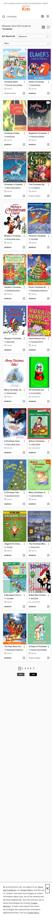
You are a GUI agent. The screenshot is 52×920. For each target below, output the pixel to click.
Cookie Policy (33, 912)
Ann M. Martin (36, 393)
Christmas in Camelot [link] (13, 184)
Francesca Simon (37, 342)
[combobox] (21, 17)
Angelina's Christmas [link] (38, 133)
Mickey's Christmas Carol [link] (13, 236)
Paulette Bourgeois (13, 290)
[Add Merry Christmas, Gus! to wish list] (48, 504)
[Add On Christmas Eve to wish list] (48, 401)
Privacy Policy (27, 890)
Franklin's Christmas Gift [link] (13, 287)
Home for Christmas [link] (37, 236)
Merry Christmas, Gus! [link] (38, 492)
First (20, 674)
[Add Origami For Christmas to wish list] (23, 555)
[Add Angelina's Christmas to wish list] (48, 144)
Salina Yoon (10, 342)
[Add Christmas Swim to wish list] (23, 93)
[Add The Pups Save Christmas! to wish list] (23, 658)
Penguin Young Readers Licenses (15, 85)
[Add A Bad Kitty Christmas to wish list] (48, 606)
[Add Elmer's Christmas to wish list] (48, 93)
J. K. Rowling (35, 188)
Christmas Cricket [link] (11, 133)
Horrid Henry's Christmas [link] (38, 338)
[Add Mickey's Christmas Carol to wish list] (23, 247)
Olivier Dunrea (11, 393)
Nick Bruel (34, 598)
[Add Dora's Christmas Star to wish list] (48, 298)
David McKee (35, 85)
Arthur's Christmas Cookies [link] (38, 441)
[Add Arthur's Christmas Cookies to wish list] (48, 452)
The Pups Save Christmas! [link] (13, 646)
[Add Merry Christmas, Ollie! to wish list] (23, 401)
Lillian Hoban (35, 444)
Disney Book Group (13, 239)
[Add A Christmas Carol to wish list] (23, 452)
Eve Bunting (10, 136)
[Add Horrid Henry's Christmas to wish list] (48, 350)
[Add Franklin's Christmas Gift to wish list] (23, 298)
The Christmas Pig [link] (36, 184)
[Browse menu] (47, 16)
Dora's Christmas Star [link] (38, 287)
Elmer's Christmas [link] (36, 82)
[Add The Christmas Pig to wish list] (48, 196)
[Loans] (42, 17)
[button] (43, 28)
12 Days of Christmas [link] (38, 646)
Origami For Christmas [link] (13, 544)
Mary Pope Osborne (13, 188)
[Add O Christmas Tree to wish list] (23, 504)
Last (33, 674)
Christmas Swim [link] (11, 82)
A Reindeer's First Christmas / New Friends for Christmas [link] (13, 595)
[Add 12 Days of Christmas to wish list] (48, 658)
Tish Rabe (34, 239)
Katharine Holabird (37, 136)
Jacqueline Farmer (12, 496)
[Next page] (33, 668)
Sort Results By (8, 36)
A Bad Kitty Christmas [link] (38, 595)
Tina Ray (9, 547)
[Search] (3, 16)
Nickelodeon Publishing (39, 290)
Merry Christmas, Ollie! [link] (13, 390)
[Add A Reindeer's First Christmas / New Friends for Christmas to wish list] (23, 606)
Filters (6, 43)
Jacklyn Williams (37, 496)
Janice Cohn (35, 547)
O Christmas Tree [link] (11, 492)
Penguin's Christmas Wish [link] (13, 338)
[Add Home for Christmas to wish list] (48, 247)
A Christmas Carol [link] (12, 441)
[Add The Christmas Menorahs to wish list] (48, 555)
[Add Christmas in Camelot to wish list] (23, 196)
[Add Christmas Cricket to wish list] (23, 144)
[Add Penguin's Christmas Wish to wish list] (23, 350)
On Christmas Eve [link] (36, 390)
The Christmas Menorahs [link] (38, 544)
